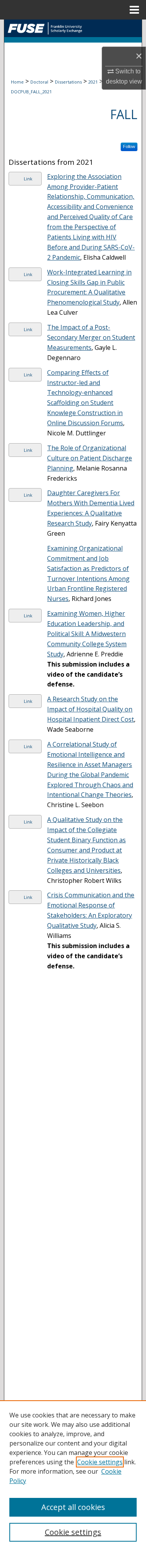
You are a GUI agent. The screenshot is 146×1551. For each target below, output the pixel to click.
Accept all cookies (73, 1507)
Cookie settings (100, 1462)
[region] (73, 1475)
